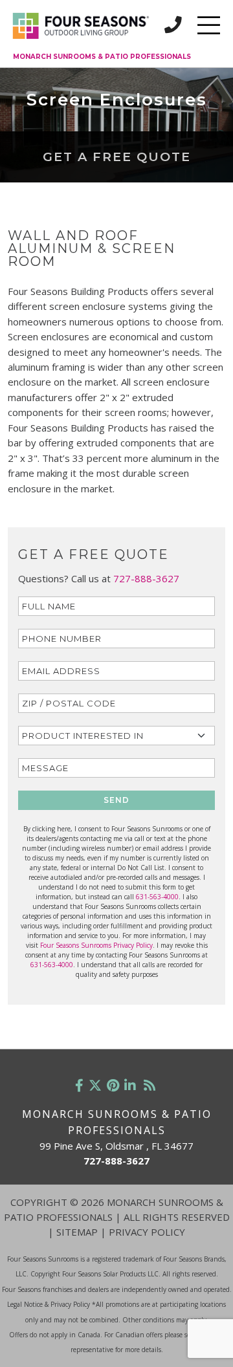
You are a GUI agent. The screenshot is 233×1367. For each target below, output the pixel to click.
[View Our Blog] (149, 1085)
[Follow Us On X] (95, 1085)
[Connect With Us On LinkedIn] (130, 1085)
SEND (116, 800)
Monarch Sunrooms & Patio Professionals (102, 56)
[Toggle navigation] (208, 25)
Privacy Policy (147, 1231)
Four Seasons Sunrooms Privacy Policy (96, 945)
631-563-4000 (157, 896)
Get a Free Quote (117, 156)
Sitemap (77, 1231)
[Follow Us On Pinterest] (113, 1085)
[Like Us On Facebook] (79, 1085)
